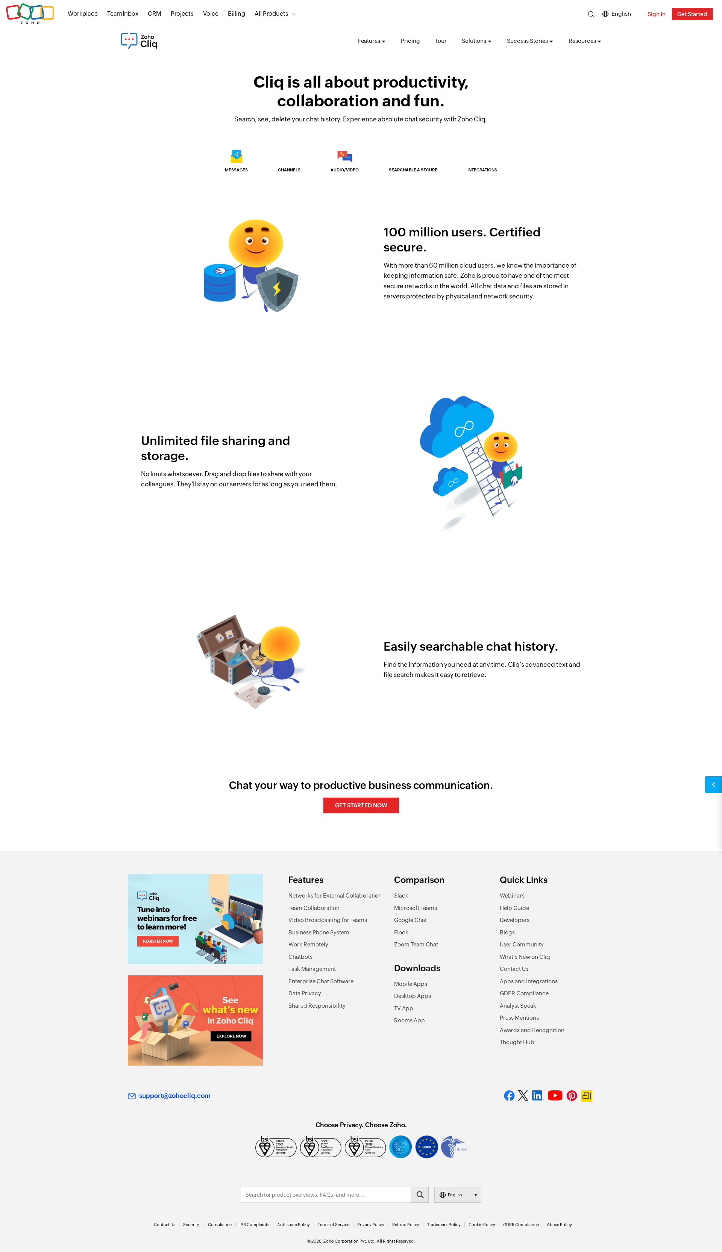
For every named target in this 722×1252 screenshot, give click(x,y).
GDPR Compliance (524, 993)
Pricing (410, 41)
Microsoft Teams (415, 908)
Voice (210, 13)
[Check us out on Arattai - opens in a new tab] (587, 1096)
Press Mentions (519, 1017)
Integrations (482, 170)
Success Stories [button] (527, 41)
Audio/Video (345, 170)
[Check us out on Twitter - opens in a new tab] (523, 1095)
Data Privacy (304, 993)
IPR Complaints (254, 1224)
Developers (514, 920)
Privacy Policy (370, 1224)
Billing (236, 13)
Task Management (312, 969)
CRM (154, 13)
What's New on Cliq (525, 957)
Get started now (361, 805)
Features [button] (369, 41)
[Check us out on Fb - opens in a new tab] (509, 1095)
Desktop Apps (412, 996)
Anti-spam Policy (293, 1224)
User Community (522, 944)
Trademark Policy (444, 1224)
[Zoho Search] (591, 14)
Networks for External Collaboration (335, 895)
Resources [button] (582, 41)
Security (191, 1224)
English (621, 14)
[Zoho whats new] (195, 1020)
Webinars (512, 895)
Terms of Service (333, 1224)
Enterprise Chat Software (320, 981)
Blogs (507, 932)
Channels (289, 170)
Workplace (83, 13)
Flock (401, 932)
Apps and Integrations (529, 981)
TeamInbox (122, 13)
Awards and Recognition (532, 1030)
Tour (441, 41)
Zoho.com (30, 14)
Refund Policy (405, 1224)
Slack (401, 895)
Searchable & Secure (413, 170)
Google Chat (410, 920)
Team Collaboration (314, 908)
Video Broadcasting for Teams (327, 920)
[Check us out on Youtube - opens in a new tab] (555, 1095)
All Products (271, 13)
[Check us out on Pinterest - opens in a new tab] (571, 1095)
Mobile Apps (410, 984)
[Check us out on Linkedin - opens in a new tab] (538, 1095)
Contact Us (514, 969)
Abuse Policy (559, 1224)
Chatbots (300, 957)
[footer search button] (420, 1195)
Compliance (220, 1224)
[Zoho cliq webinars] (195, 919)
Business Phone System (318, 932)
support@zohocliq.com (175, 1095)
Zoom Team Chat (416, 944)
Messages (236, 170)
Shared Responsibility (317, 1005)
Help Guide (514, 908)
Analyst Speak (518, 1005)
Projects (182, 13)
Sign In (657, 14)
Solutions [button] (474, 41)
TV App (403, 1008)
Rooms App (409, 1020)
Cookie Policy (482, 1224)
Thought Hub (517, 1042)
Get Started (692, 14)
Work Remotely (308, 944)
